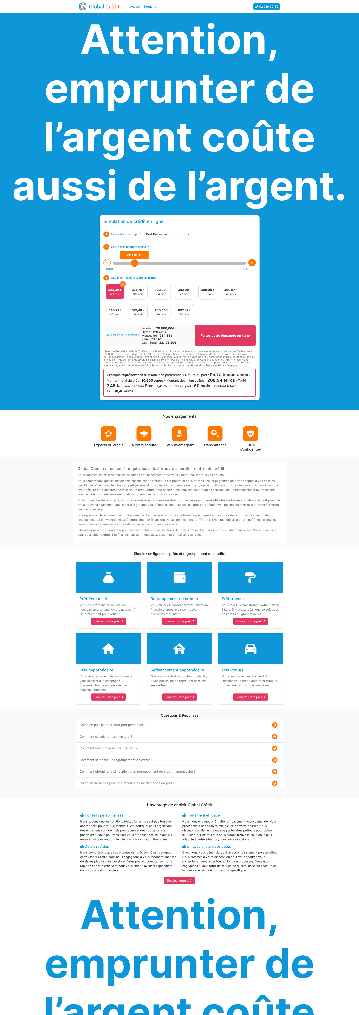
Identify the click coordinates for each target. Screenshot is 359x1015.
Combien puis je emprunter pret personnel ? (112, 725)
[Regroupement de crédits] (179, 577)
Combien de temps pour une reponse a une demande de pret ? (127, 783)
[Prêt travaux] (250, 577)
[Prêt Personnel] (108, 577)
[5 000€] (107, 262)
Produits (150, 6)
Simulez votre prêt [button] (107, 621)
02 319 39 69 (268, 6)
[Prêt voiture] (250, 648)
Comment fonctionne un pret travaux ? (108, 748)
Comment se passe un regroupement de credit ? (116, 760)
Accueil (135, 6)
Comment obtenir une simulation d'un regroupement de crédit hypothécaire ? (138, 771)
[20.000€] (134, 263)
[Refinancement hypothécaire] (179, 648)
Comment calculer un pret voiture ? (106, 736)
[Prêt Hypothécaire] (108, 648)
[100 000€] (252, 262)
